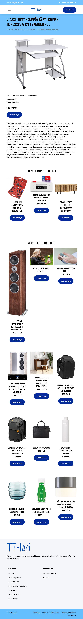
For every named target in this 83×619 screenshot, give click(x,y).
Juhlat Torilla (15, 594)
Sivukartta (72, 615)
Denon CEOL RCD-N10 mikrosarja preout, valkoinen (41, 198)
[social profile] (22, 3)
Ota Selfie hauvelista (41, 268)
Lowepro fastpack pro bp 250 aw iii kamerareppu (17, 450)
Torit (12, 573)
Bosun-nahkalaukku (41, 447)
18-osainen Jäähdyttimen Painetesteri (17, 205)
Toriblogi (14, 599)
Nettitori (13, 590)
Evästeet (45, 613)
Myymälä (69, 10)
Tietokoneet (32, 96)
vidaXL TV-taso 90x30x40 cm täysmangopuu (66, 205)
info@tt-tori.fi (71, 3)
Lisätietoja (14, 115)
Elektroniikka (21, 96)
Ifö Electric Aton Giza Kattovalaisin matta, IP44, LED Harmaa (66, 504)
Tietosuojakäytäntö (68, 613)
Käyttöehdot (54, 613)
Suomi (64, 3)
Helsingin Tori (15, 577)
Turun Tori (14, 582)
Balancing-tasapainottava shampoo (66, 450)
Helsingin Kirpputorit (18, 586)
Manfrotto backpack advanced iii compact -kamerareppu (66, 388)
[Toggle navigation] (9, 10)
